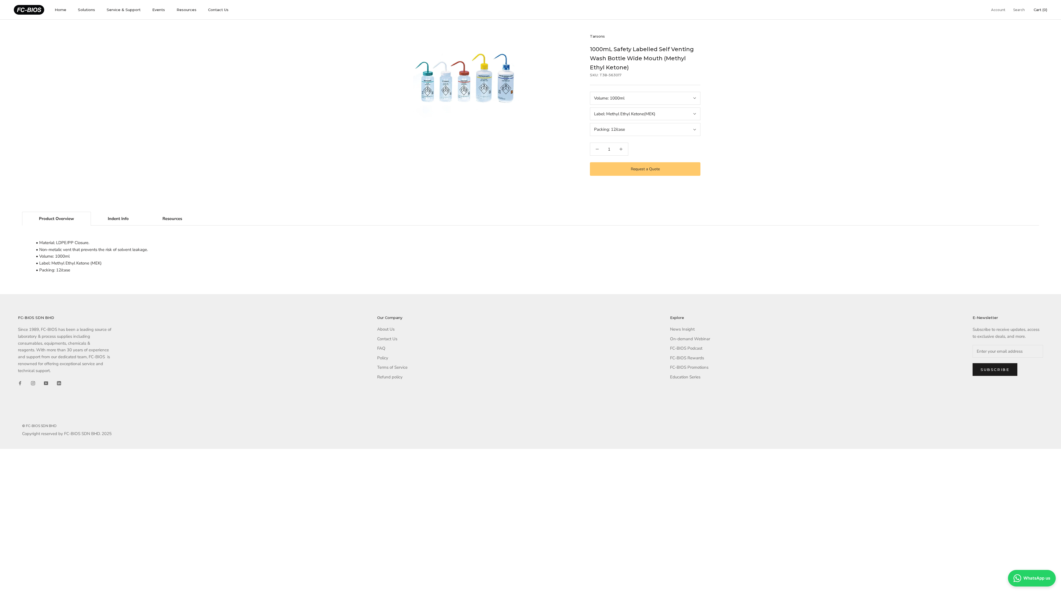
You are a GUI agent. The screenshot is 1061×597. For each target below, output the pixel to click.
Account (998, 10)
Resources (186, 9)
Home (60, 9)
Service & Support (124, 9)
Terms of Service (392, 367)
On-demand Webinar (690, 339)
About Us (386, 329)
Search (1019, 10)
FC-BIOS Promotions (689, 367)
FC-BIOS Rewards (687, 358)
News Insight (682, 329)
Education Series (685, 377)
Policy (382, 358)
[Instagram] (33, 382)
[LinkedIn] (59, 382)
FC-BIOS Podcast (686, 348)
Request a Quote (645, 169)
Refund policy (390, 377)
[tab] (56, 219)
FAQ (381, 348)
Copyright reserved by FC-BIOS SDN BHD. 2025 (67, 433)
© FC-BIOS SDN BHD (39, 426)
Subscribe (995, 369)
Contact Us (218, 9)
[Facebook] (20, 382)
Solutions (86, 9)
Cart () (1040, 9)
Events (158, 9)
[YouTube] (46, 382)
